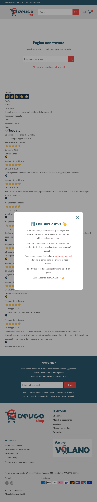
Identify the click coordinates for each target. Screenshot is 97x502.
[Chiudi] (77, 217)
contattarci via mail (63, 256)
